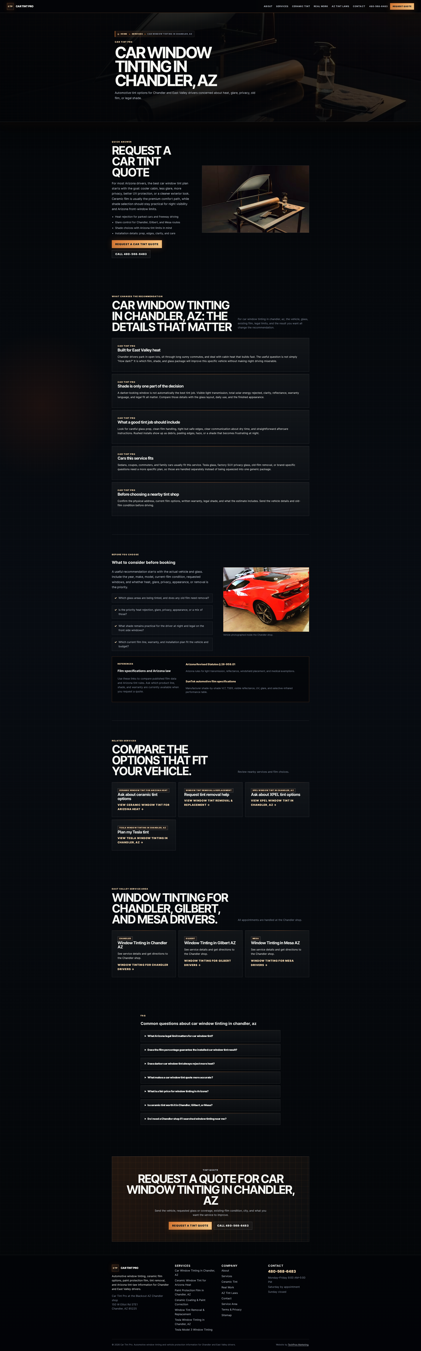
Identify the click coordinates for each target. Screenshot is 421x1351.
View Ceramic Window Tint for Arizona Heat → (144, 807)
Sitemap (227, 1315)
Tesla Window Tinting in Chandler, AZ (189, 1322)
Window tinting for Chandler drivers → (143, 967)
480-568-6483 (378, 6)
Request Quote (402, 6)
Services (282, 6)
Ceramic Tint (301, 6)
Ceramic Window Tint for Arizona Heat (190, 1282)
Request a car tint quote (137, 244)
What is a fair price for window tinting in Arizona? (178, 1091)
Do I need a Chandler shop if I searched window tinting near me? (187, 1118)
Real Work (321, 6)
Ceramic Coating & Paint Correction (190, 1302)
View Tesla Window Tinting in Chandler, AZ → (143, 840)
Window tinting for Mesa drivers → (272, 963)
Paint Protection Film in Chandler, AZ (189, 1292)
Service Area (229, 1304)
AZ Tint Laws (340, 6)
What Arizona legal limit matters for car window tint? (180, 1036)
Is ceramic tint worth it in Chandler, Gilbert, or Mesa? (180, 1105)
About (268, 6)
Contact (359, 6)
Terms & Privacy (232, 1309)
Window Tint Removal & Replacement (189, 1312)
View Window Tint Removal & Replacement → (208, 802)
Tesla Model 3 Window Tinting (193, 1329)
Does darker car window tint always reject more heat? (181, 1063)
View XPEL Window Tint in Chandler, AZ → (272, 802)
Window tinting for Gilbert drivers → (207, 963)
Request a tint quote (190, 1225)
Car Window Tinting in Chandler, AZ (195, 1272)
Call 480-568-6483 (131, 254)
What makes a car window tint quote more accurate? (180, 1077)
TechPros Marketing (298, 1344)
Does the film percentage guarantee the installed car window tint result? (192, 1049)
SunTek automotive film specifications (211, 681)
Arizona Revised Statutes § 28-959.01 (210, 664)
